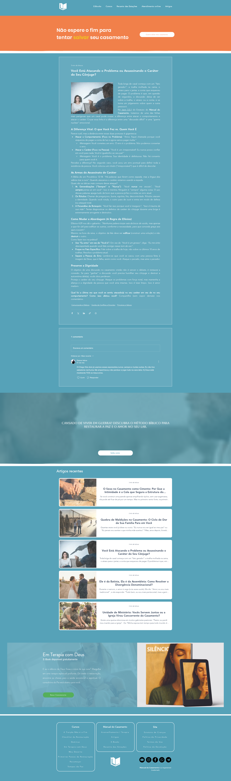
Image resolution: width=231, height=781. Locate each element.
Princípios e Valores (124, 305)
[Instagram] (148, 759)
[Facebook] (155, 759)
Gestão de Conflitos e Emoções (103, 305)
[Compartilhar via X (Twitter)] (78, 313)
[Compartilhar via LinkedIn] (84, 313)
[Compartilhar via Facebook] (72, 313)
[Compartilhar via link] (90, 313)
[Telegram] (168, 759)
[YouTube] (142, 759)
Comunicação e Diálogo (80, 305)
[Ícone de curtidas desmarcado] (78, 377)
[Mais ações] (158, 361)
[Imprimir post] (96, 313)
